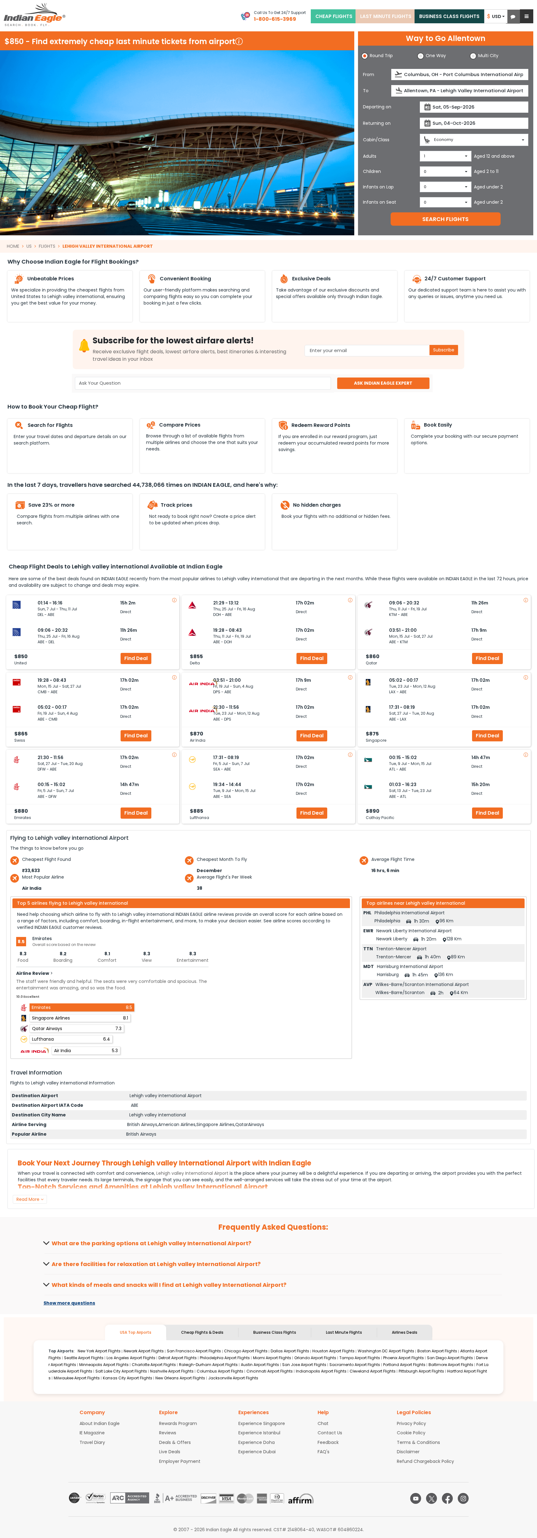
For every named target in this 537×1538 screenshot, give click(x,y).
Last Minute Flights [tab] (344, 1332)
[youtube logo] (415, 1498)
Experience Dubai (257, 1452)
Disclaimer (408, 1452)
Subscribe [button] (443, 350)
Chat (323, 1423)
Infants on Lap (378, 187)
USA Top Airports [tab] (135, 1332)
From (368, 74)
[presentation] (399, 74)
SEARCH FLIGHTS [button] (445, 219)
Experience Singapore (261, 1423)
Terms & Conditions (418, 1442)
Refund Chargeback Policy (425, 1461)
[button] (513, 17)
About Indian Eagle (100, 1423)
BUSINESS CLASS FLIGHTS (449, 16)
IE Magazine (92, 1433)
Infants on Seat (379, 202)
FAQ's (323, 1452)
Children (372, 171)
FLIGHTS (47, 246)
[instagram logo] (463, 1498)
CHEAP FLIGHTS (333, 16)
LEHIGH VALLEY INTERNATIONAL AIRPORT (107, 246)
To (366, 91)
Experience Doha (256, 1442)
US (29, 246)
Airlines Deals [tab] (404, 1332)
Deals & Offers (175, 1442)
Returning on (377, 123)
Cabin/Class (376, 140)
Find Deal (136, 658)
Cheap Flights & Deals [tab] (202, 1332)
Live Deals (169, 1452)
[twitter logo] (431, 1498)
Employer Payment (179, 1461)
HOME (13, 246)
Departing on (377, 107)
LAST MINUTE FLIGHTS (385, 16)
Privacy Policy (411, 1423)
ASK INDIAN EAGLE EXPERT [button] (383, 383)
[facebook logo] (447, 1498)
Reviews (167, 1433)
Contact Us (330, 1433)
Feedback (328, 1442)
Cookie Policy (411, 1433)
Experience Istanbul (259, 1433)
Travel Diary (92, 1442)
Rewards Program (178, 1423)
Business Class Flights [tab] (274, 1332)
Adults (369, 156)
